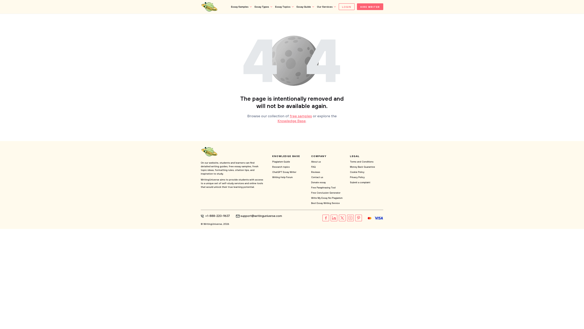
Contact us (317, 177)
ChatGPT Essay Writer (284, 172)
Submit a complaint (360, 182)
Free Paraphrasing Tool (323, 187)
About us (316, 161)
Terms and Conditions (362, 161)
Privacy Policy (357, 177)
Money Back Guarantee (362, 167)
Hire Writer (370, 7)
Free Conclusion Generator (325, 192)
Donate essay (318, 182)
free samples (301, 116)
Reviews (315, 172)
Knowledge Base (292, 121)
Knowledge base (286, 156)
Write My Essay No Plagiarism (326, 198)
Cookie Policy (357, 172)
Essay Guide (304, 6)
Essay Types (262, 6)
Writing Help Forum (282, 177)
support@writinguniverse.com (261, 216)
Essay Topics (282, 6)
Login (346, 7)
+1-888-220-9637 (217, 216)
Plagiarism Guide (281, 161)
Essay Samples (240, 6)
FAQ (313, 167)
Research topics (281, 167)
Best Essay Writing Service (325, 203)
